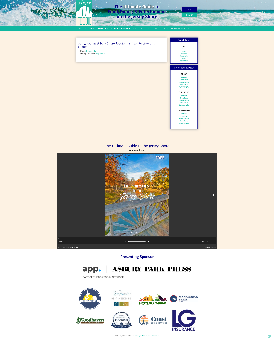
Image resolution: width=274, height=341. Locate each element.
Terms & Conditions (152, 336)
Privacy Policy (140, 336)
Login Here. (101, 54)
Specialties (184, 61)
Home (80, 28)
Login (189, 9)
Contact (157, 28)
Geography (184, 56)
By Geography (184, 87)
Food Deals (184, 84)
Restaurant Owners (179, 28)
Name (184, 49)
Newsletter (137, 28)
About (148, 28)
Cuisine (184, 51)
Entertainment (184, 82)
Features (184, 54)
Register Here (92, 51)
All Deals (184, 77)
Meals (184, 58)
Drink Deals (184, 80)
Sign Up (189, 15)
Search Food (102, 28)
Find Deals (89, 28)
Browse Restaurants (120, 28)
